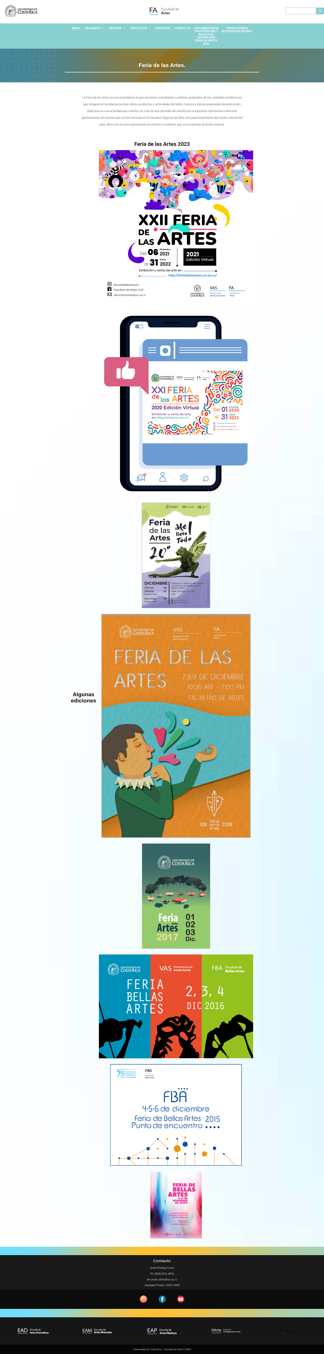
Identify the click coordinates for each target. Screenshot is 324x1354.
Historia (115, 28)
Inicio (76, 28)
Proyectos (138, 28)
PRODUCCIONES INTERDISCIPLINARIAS (237, 30)
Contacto (183, 28)
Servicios (162, 28)
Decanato (92, 28)
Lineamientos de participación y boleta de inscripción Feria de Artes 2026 (206, 36)
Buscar (320, 11)
